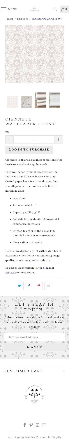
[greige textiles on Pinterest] (31, 425)
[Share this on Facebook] (29, 286)
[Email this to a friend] (48, 286)
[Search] (55, 9)
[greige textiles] (34, 9)
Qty (7, 131)
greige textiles (26, 437)
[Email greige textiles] (44, 425)
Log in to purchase (29, 149)
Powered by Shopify (48, 437)
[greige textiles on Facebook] (25, 425)
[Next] (60, 58)
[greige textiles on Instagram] (37, 425)
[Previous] (9, 58)
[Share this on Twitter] (20, 286)
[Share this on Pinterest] (39, 286)
